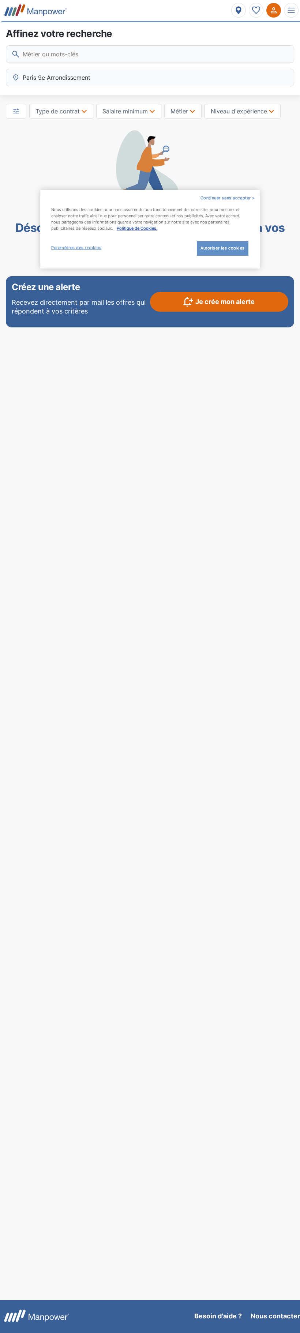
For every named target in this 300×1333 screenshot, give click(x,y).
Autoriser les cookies (222, 248)
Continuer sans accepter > (227, 197)
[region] (150, 229)
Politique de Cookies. (137, 228)
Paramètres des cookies (76, 247)
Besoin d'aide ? (218, 1316)
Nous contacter (275, 1316)
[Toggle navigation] (291, 10)
